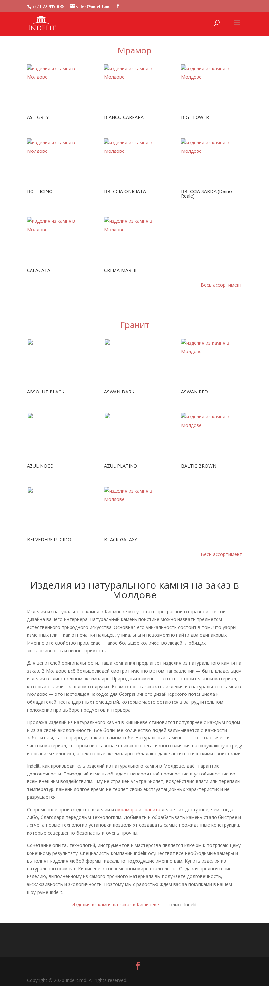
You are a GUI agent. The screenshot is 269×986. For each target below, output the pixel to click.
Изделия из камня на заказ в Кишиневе (115, 904)
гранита (151, 809)
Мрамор (134, 50)
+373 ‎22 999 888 (48, 6)
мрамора (127, 809)
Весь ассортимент (221, 285)
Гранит (134, 325)
